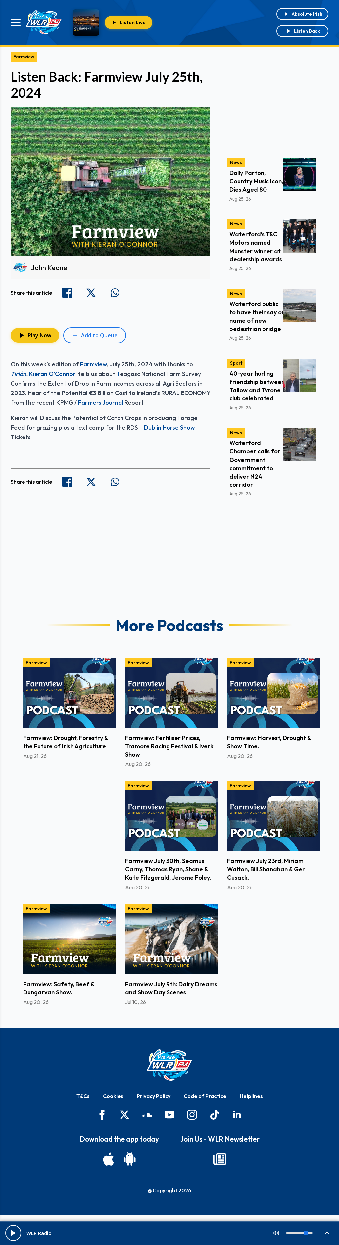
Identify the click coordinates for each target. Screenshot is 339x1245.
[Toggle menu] (16, 22)
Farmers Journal (100, 402)
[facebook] (102, 1114)
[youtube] (169, 1114)
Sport (236, 363)
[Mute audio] (276, 1233)
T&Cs (83, 1096)
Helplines (251, 1096)
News (236, 162)
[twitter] (124, 1114)
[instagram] (192, 1114)
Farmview (23, 57)
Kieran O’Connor (53, 374)
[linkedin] (237, 1114)
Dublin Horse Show (169, 427)
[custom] (147, 1114)
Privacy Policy (153, 1096)
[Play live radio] (13, 1233)
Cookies (113, 1096)
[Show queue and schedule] (327, 1233)
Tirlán (18, 374)
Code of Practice (205, 1096)
